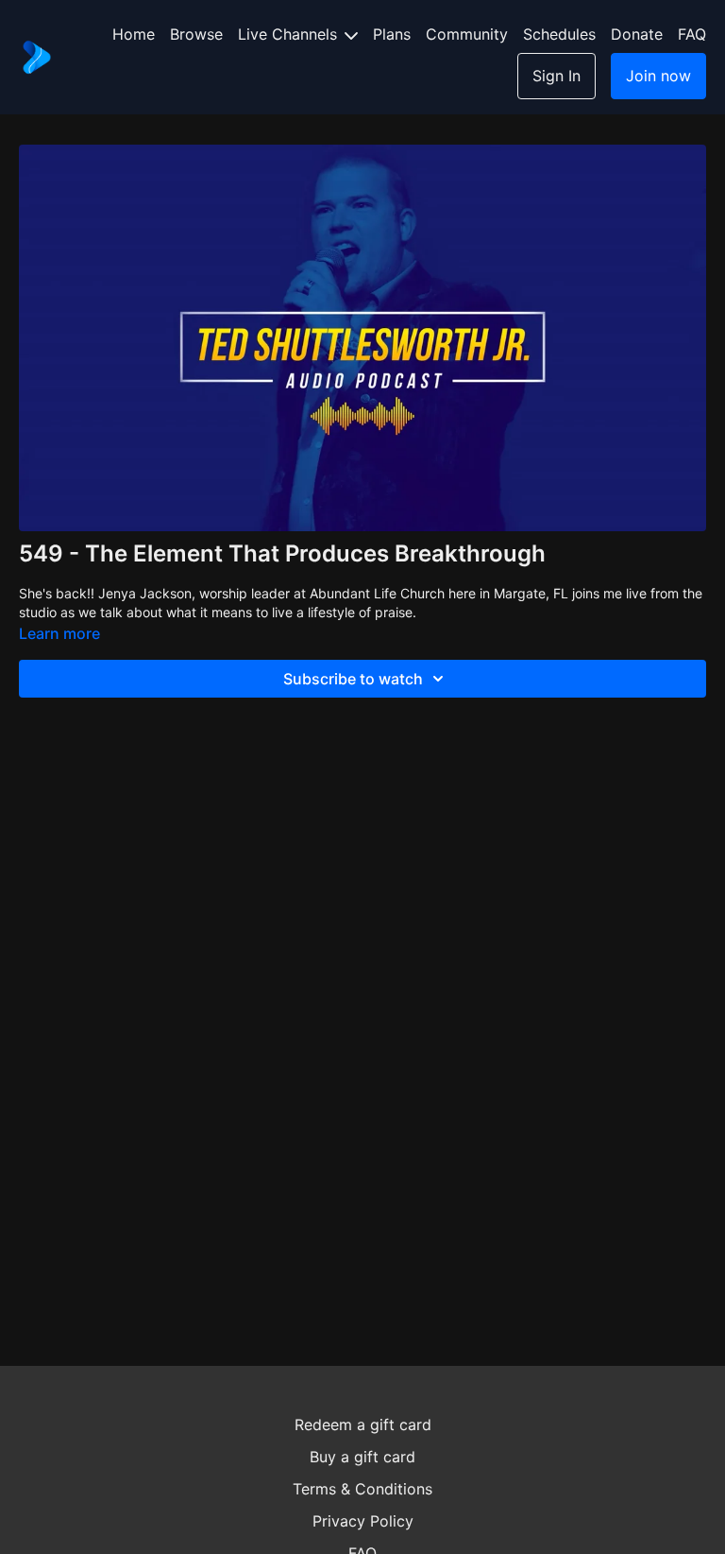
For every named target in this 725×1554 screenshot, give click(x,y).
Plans (392, 34)
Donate (637, 34)
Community (467, 34)
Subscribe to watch (353, 678)
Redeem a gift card (363, 1424)
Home (133, 34)
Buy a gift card (362, 1456)
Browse (196, 34)
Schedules (559, 34)
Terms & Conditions (362, 1488)
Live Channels (290, 34)
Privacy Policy (362, 1520)
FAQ (692, 34)
